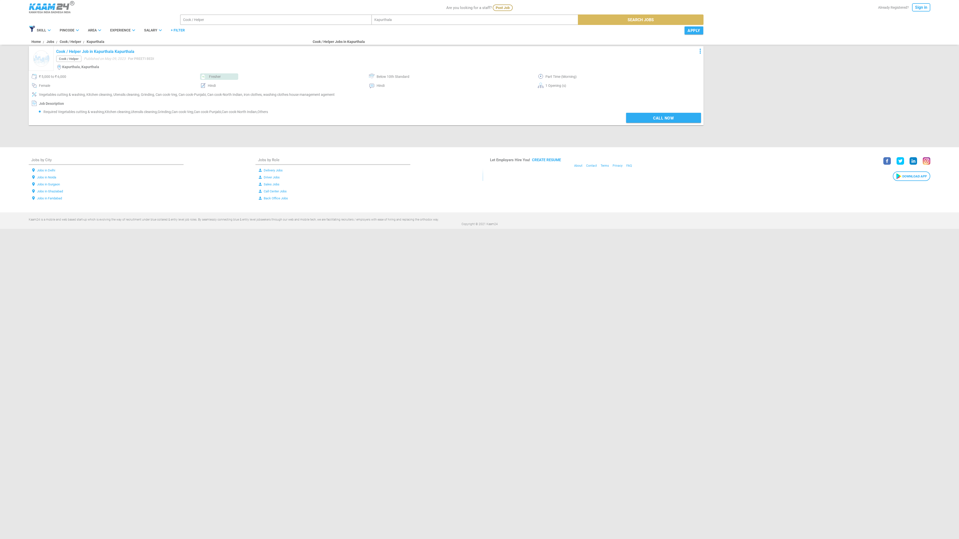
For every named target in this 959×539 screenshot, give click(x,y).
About (578, 165)
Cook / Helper (70, 42)
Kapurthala (95, 42)
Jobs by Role (268, 160)
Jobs (50, 42)
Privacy (618, 165)
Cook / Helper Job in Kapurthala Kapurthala (95, 51)
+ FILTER (178, 30)
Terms (605, 165)
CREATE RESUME (546, 160)
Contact (591, 165)
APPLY (694, 30)
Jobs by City (41, 160)
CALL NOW (663, 118)
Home (36, 42)
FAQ (629, 165)
